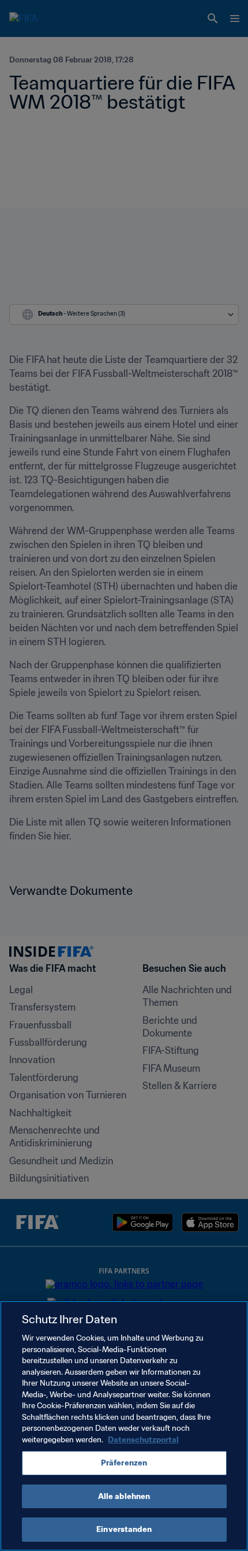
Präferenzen (124, 1463)
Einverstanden (124, 1529)
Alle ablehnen (124, 1496)
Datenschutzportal (143, 1440)
